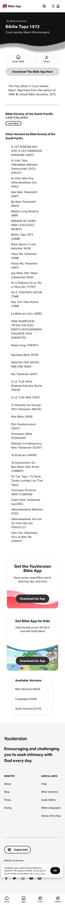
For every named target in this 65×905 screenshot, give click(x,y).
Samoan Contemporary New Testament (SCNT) (26, 445)
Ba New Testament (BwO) (23, 203)
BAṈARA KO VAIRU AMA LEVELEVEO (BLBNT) (23, 225)
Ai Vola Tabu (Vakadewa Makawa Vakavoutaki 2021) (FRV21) (24, 166)
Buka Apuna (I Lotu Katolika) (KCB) (23, 246)
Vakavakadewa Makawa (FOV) (27, 511)
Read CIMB (18, 61)
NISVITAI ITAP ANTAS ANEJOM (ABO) (25, 364)
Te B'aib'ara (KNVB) (24, 455)
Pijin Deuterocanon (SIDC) (23, 426)
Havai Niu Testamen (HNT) (24, 265)
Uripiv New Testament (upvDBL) (25, 502)
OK (55, 870)
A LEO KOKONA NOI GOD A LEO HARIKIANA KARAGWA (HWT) (26, 151)
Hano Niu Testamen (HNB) (24, 256)
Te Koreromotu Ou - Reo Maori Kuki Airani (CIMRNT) (25, 467)
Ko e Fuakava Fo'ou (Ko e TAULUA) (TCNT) (26, 285)
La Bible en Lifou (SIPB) (26, 313)
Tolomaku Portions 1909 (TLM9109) (23, 492)
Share (47, 61)
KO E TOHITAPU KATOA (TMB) (26, 294)
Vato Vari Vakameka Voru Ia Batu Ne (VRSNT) (24, 537)
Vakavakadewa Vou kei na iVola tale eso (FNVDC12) (26, 523)
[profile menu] (55, 6)
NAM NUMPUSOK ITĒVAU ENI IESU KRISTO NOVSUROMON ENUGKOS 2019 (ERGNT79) (26, 329)
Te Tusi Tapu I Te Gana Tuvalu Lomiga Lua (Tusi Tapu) (27, 480)
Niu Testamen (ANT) (24, 374)
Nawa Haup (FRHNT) (24, 345)
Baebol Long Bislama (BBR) (24, 213)
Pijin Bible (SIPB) (22, 416)
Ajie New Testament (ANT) (24, 194)
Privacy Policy (40, 873)
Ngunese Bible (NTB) (24, 355)
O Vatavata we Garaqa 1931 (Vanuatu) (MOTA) (26, 407)
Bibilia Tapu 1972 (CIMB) (22, 236)
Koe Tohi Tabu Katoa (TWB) (24, 304)
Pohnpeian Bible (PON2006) (21, 436)
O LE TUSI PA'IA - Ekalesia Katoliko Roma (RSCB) (26, 386)
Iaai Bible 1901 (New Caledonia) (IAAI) (24, 275)
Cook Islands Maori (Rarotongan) (27, 32)
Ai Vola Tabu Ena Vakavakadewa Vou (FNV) (24, 182)
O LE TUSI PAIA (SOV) (25, 397)
